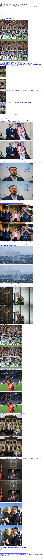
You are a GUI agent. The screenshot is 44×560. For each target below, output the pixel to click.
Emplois (11, 554)
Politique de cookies (38, 554)
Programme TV (3, 554)
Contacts (8, 554)
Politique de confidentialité (28, 554)
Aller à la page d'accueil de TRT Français (8, 18)
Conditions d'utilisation (18, 554)
